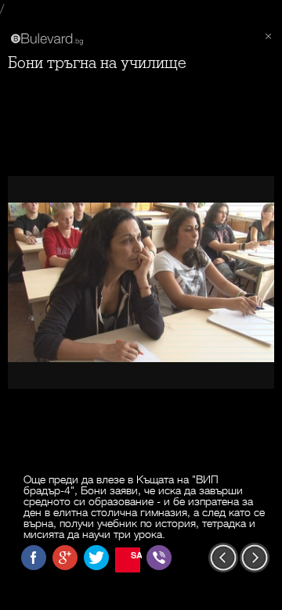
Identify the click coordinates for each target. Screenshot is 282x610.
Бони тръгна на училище (97, 63)
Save (135, 555)
